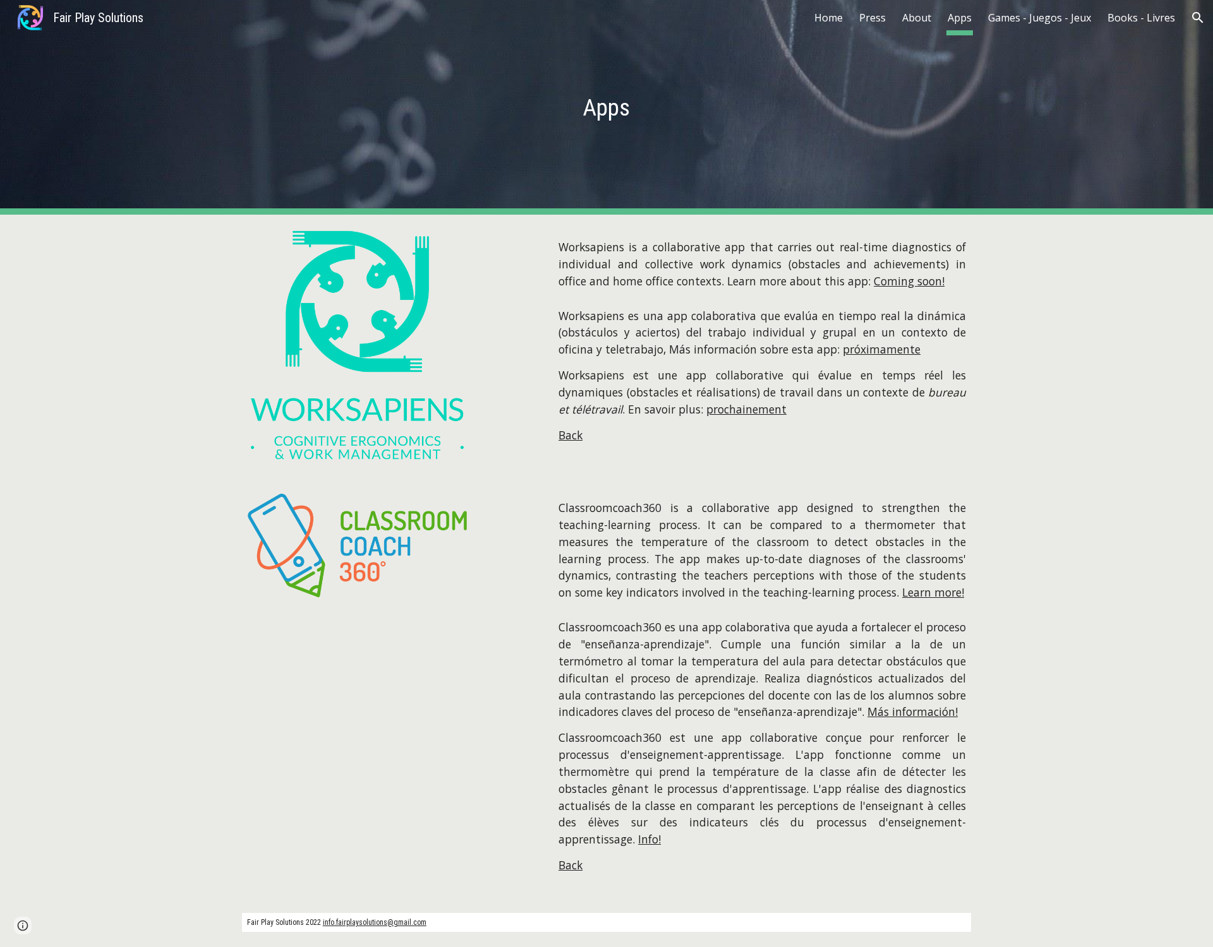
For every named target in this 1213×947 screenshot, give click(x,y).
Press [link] (872, 18)
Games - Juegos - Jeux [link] (1039, 18)
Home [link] (828, 18)
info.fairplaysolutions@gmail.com (374, 922)
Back (570, 435)
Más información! (912, 711)
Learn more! (933, 592)
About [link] (916, 18)
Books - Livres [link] (1141, 18)
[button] (1198, 18)
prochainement (746, 409)
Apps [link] (960, 18)
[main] (606, 107)
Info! (649, 839)
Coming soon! (909, 281)
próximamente (881, 349)
